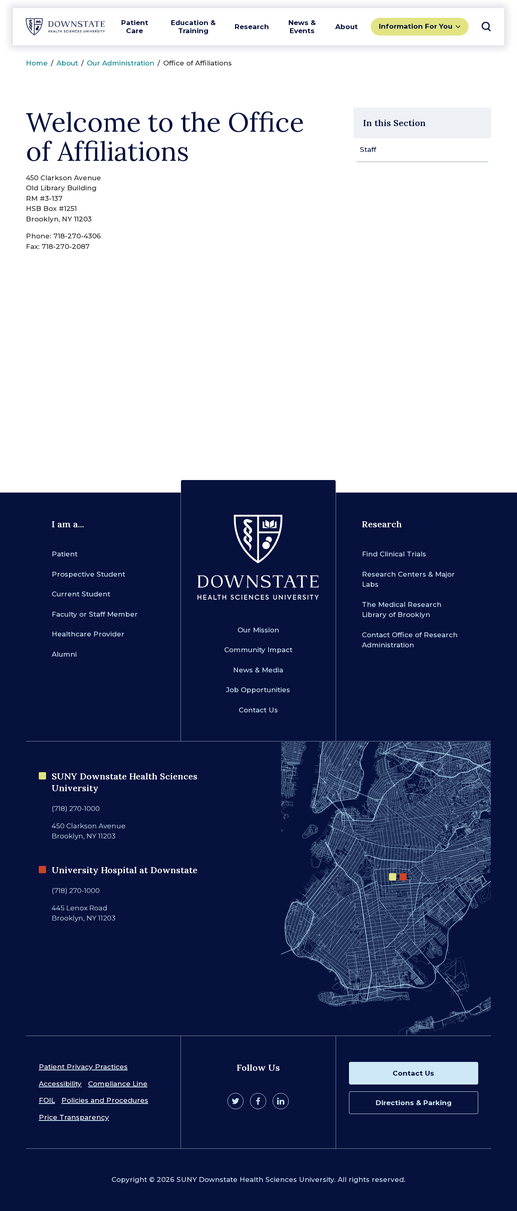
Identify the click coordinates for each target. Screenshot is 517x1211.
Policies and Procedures (104, 1100)
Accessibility (60, 1084)
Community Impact (258, 650)
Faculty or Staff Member (95, 614)
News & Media (258, 670)
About (346, 27)
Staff (368, 149)
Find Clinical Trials (394, 554)
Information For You (415, 26)
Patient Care (134, 27)
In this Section (394, 122)
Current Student (81, 594)
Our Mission (258, 630)
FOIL (47, 1100)
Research (252, 27)
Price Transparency (74, 1117)
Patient (65, 554)
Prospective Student (88, 574)
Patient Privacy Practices (83, 1067)
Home (37, 63)
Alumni (64, 654)
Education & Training (193, 27)
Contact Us (258, 710)
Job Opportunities (258, 690)
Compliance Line (117, 1084)
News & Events (302, 27)
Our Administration (120, 63)
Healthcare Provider (88, 634)
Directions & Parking (414, 1103)
